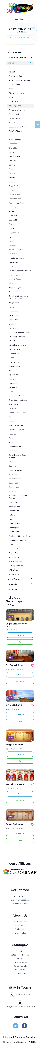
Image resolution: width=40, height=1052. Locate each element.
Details (21, 635)
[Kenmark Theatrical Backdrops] (20, 8)
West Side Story (15, 557)
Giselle (11, 224)
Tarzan (11, 519)
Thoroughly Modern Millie (19, 540)
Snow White (13, 474)
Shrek (11, 462)
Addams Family (15, 85)
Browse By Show (20, 904)
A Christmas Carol (16, 76)
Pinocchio (13, 417)
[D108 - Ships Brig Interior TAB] (30, 616)
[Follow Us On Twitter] (15, 1025)
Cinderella (12, 178)
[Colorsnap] (20, 872)
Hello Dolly (13, 254)
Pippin (11, 421)
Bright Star (13, 148)
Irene (11, 283)
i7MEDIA (32, 1042)
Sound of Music (15, 479)
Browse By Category (20, 900)
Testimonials (20, 929)
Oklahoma (13, 387)
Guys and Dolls (14, 233)
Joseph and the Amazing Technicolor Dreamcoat (18, 297)
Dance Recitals (20, 966)
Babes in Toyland (15, 118)
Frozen (11, 211)
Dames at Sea (14, 195)
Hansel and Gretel (16, 249)
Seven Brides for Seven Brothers (18, 456)
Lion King (12, 328)
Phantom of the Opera (18, 413)
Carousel (12, 173)
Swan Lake (13, 502)
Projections (13, 590)
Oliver (11, 392)
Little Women (14, 349)
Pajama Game (14, 404)
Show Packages (15, 579)
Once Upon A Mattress (18, 400)
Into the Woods (15, 279)
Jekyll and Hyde (15, 288)
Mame (11, 358)
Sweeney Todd (14, 507)
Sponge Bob (14, 487)
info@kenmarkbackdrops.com (21, 1006)
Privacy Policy (20, 933)
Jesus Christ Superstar (17, 292)
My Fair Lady (14, 375)
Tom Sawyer (13, 549)
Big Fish (12, 135)
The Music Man (15, 532)
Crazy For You (14, 186)
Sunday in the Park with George (18, 497)
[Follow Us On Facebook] (24, 1025)
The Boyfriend (14, 523)
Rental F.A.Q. (20, 896)
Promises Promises (16, 430)
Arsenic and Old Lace (17, 110)
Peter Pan (13, 408)
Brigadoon (13, 144)
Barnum (12, 123)
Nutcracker (13, 383)
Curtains (12, 190)
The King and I (14, 528)
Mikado (12, 370)
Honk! (11, 266)
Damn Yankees (15, 199)
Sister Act (12, 466)
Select (21, 642)
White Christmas (15, 562)
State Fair (12, 491)
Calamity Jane (14, 156)
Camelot (12, 161)
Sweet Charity (14, 511)
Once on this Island (16, 396)
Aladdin (12, 89)
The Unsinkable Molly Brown (20, 536)
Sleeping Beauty (15, 470)
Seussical (12, 451)
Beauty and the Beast (17, 127)
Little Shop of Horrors (17, 345)
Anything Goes (15, 106)
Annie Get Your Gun (16, 101)
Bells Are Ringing (15, 131)
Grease (11, 228)
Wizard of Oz (14, 574)
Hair (10, 241)
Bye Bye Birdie (14, 152)
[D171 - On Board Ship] (30, 697)
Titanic (11, 545)
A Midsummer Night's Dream (20, 80)
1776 (10, 68)
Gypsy (11, 237)
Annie (11, 97)
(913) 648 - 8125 (23, 994)
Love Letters (14, 354)
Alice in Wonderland (16, 93)
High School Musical (17, 258)
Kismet (11, 307)
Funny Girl (13, 216)
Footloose (13, 207)
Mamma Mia (14, 362)
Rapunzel (12, 434)
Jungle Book (14, 303)
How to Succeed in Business (20, 271)
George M (13, 220)
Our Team (20, 926)
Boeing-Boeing (15, 140)
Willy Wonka (13, 570)
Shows (11, 63)
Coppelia (12, 182)
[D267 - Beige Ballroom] (30, 737)
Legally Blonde (14, 315)
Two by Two (13, 553)
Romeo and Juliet (16, 447)
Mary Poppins (14, 366)
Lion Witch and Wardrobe (19, 332)
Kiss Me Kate (14, 311)
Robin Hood (13, 442)
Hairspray (12, 245)
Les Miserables (14, 320)
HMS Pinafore (14, 262)
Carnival (12, 169)
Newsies (12, 379)
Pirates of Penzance (17, 425)
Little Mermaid (14, 341)
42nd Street (13, 72)
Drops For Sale (20, 973)
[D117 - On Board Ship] (30, 657)
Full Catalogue (14, 52)
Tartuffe (12, 515)
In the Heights (14, 275)
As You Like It (14, 114)
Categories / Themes (17, 58)
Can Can (12, 165)
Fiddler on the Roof (16, 203)
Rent (11, 438)
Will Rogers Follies (16, 566)
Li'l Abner (12, 324)
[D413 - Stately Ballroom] (30, 776)
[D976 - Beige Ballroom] (30, 816)
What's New (20, 951)
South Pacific (14, 483)
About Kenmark (20, 922)
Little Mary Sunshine (17, 337)
